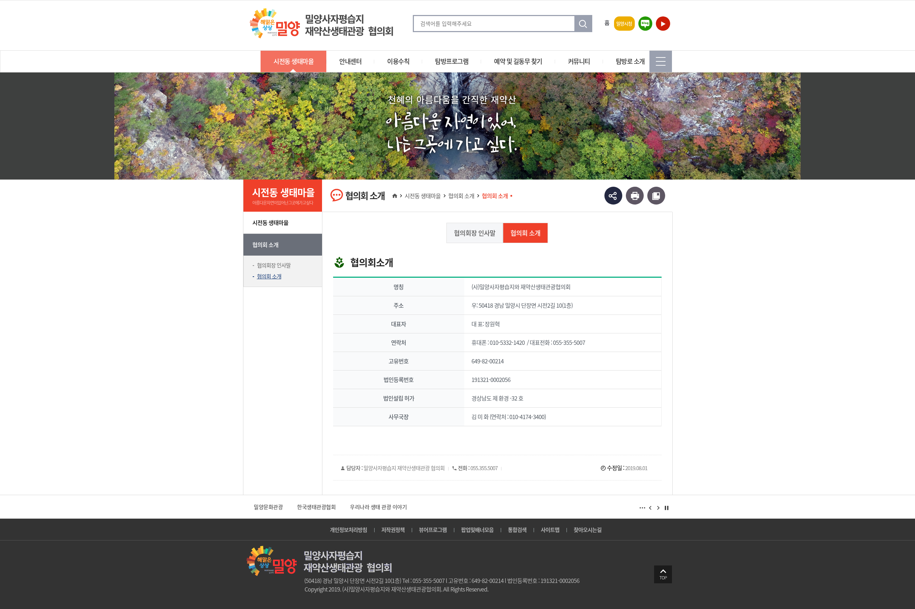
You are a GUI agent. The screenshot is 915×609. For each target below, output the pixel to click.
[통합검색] (583, 23)
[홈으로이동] (394, 195)
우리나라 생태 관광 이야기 (378, 507)
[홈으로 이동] (321, 23)
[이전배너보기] (650, 508)
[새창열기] (635, 195)
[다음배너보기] (658, 508)
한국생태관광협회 (316, 507)
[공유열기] (613, 195)
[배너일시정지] (666, 508)
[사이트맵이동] (660, 61)
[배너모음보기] (642, 508)
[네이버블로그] (645, 23)
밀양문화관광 (268, 507)
